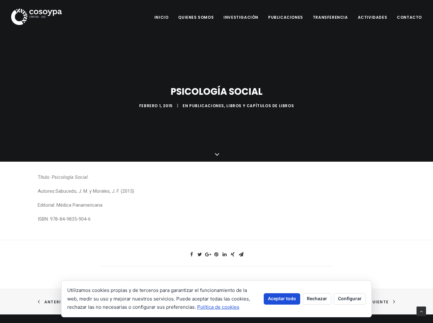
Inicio (161, 17)
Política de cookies (218, 307)
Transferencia (330, 17)
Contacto (409, 17)
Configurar (350, 298)
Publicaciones (285, 17)
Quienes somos (196, 17)
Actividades (372, 17)
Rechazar (317, 298)
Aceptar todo (282, 298)
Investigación (240, 17)
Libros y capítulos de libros (260, 105)
